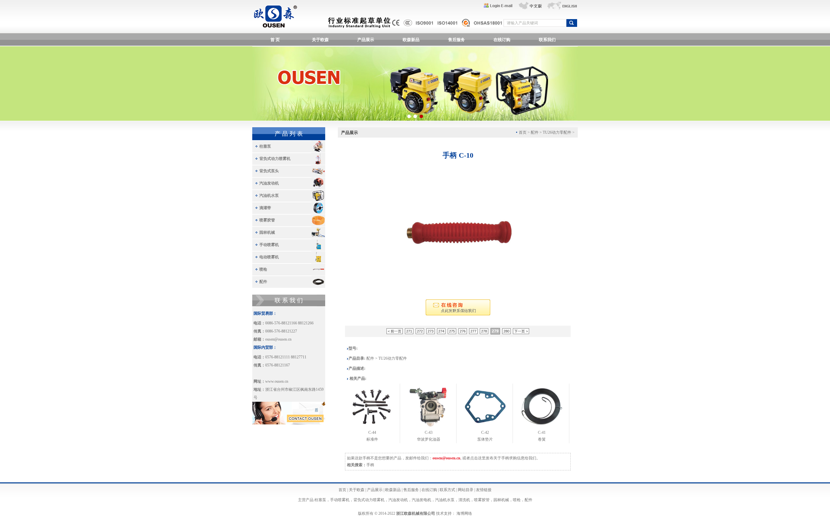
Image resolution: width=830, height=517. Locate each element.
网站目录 (465, 490)
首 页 (275, 39)
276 (463, 331)
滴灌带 (265, 208)
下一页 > (521, 331)
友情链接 (484, 490)
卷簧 (542, 439)
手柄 (370, 465)
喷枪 (263, 269)
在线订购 (501, 39)
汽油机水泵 (269, 195)
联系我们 (547, 39)
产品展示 (365, 39)
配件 (263, 281)
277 (473, 331)
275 (452, 331)
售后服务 (456, 39)
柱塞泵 (265, 146)
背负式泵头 (269, 171)
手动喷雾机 (269, 244)
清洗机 (464, 500)
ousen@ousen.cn (278, 339)
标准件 (372, 439)
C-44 (372, 432)
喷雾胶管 (267, 220)
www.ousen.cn (276, 381)
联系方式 (447, 490)
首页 (342, 490)
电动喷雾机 (269, 257)
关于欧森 (320, 39)
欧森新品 (411, 39)
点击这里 (478, 458)
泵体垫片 (485, 439)
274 (441, 331)
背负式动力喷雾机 (274, 158)
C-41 (542, 432)
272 (420, 331)
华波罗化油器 (428, 439)
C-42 (485, 432)
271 (409, 331)
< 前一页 (394, 331)
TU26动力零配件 (557, 132)
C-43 (429, 432)
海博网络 (464, 513)
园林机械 (267, 232)
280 (506, 331)
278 (484, 331)
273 (430, 331)
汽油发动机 (269, 183)
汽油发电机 (421, 500)
